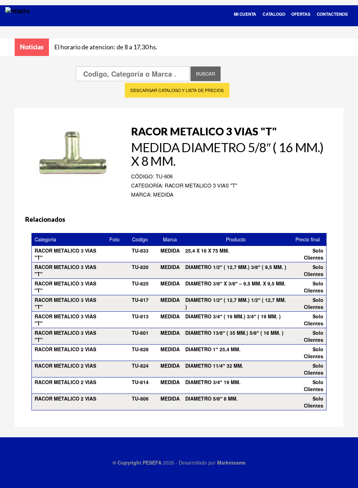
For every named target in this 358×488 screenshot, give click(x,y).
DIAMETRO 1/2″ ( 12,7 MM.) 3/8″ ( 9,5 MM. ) (235, 266)
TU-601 (140, 332)
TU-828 (140, 349)
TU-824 (140, 365)
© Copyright (128, 462)
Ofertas (300, 14)
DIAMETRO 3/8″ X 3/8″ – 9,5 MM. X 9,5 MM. (235, 283)
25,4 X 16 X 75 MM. (207, 250)
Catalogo (274, 14)
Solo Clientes (313, 254)
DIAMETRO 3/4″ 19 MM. (213, 382)
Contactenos (332, 14)
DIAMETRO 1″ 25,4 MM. (213, 349)
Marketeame (231, 462)
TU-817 (140, 299)
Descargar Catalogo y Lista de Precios (177, 90)
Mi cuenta (245, 14)
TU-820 (140, 266)
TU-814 (140, 382)
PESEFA (152, 462)
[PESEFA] (17, 20)
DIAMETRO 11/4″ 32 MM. (214, 365)
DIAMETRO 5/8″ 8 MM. (211, 398)
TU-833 (140, 250)
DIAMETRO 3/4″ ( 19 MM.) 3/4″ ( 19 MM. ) (233, 316)
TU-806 (140, 398)
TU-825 (140, 283)
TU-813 (140, 316)
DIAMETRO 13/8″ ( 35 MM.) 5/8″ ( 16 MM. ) (234, 332)
